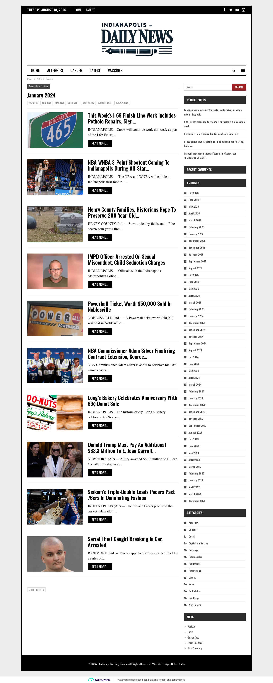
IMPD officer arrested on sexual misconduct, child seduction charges (126, 259)
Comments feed (195, 643)
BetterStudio (178, 664)
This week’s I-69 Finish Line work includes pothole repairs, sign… (132, 118)
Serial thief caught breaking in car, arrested (125, 542)
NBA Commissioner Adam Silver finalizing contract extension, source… (131, 353)
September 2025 (197, 261)
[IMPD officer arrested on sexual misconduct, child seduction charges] (55, 271)
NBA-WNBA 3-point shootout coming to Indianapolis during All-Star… (129, 165)
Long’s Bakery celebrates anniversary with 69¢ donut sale (132, 400)
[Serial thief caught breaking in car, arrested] (55, 554)
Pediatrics (194, 591)
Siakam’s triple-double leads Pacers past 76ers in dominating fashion (131, 494)
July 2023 (193, 439)
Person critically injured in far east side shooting (211, 134)
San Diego (194, 598)
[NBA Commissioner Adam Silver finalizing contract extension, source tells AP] (55, 365)
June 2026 (46, 102)
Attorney (193, 523)
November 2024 (196, 330)
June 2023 (193, 446)
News (191, 584)
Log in (190, 632)
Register (192, 626)
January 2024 (195, 398)
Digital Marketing (198, 543)
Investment (195, 571)
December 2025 (196, 241)
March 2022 (194, 494)
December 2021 (196, 501)
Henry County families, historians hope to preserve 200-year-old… (132, 212)
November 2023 (196, 412)
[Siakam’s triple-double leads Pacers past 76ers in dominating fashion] (55, 507)
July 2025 (193, 275)
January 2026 (122, 102)
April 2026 (73, 102)
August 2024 (195, 350)
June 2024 (193, 364)
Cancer (76, 70)
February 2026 (105, 102)
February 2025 (196, 309)
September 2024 (197, 343)
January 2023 (195, 480)
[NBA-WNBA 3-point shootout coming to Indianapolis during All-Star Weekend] (55, 177)
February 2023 (196, 473)
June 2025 (193, 282)
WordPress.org (195, 648)
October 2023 (195, 419)
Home (77, 9)
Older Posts (37, 589)
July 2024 (193, 357)
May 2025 (193, 289)
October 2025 (195, 254)
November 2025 (196, 247)
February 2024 (196, 391)
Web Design (195, 605)
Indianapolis (195, 557)
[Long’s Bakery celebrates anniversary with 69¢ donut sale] (55, 412)
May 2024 (193, 371)
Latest (90, 9)
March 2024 (195, 384)
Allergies (55, 70)
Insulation (194, 564)
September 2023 (197, 425)
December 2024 (197, 323)
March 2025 (194, 302)
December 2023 (196, 405)
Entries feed (193, 637)
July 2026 (33, 102)
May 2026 (59, 102)
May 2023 (193, 453)
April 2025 (194, 295)
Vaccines (115, 70)
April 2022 (194, 487)
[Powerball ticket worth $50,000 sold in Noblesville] (55, 318)
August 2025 (195, 268)
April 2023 (194, 460)
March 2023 (194, 467)
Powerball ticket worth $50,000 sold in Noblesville (130, 306)
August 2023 (195, 432)
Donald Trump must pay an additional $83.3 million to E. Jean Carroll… (127, 447)
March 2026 (88, 102)
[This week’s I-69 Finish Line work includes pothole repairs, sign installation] (55, 130)
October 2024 (196, 337)
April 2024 (194, 377)
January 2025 (195, 316)
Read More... (100, 143)
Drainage (194, 550)
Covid (192, 536)
